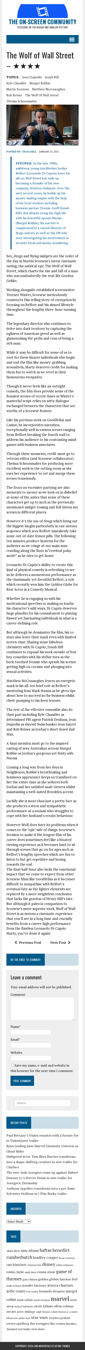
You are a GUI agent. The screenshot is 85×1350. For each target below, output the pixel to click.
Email (15, 1039)
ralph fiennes (43, 1311)
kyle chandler (16, 83)
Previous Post (30, 942)
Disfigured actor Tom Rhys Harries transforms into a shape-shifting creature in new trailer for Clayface (42, 1161)
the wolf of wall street (42, 95)
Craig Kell (29, 151)
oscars (11, 1311)
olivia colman (64, 1306)
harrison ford (68, 1279)
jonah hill (52, 77)
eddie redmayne (64, 1265)
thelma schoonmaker (21, 101)
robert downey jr (59, 1311)
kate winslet (32, 1291)
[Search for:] (42, 1103)
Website (16, 1052)
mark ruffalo (25, 1300)
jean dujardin (32, 77)
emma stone (46, 1272)
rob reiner (14, 95)
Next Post (58, 942)
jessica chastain (60, 1285)
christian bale (34, 1265)
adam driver (13, 1251)
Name (15, 1026)
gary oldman (29, 1279)
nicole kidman (43, 1306)
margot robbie (40, 83)
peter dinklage (26, 1312)
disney (48, 1264)
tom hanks (24, 1329)
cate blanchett (16, 1265)
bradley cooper (45, 1257)
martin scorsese (17, 89)
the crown (57, 1323)
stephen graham (59, 1318)
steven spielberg (17, 1324)
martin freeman (42, 1300)
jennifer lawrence (34, 1285)
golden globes (48, 1279)
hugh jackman (13, 1285)
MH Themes (64, 1346)
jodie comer (16, 1291)
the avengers (39, 1323)
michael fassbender (23, 1306)
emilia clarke (15, 1272)
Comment (18, 994)
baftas (46, 1250)
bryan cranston (67, 1257)
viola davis (38, 1329)
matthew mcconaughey (48, 89)
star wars (39, 1317)
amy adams (30, 1250)
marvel (60, 1299)
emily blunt (31, 1272)
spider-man (24, 1318)
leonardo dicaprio (52, 1291)
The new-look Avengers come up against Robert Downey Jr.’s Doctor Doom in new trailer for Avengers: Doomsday (42, 1177)
